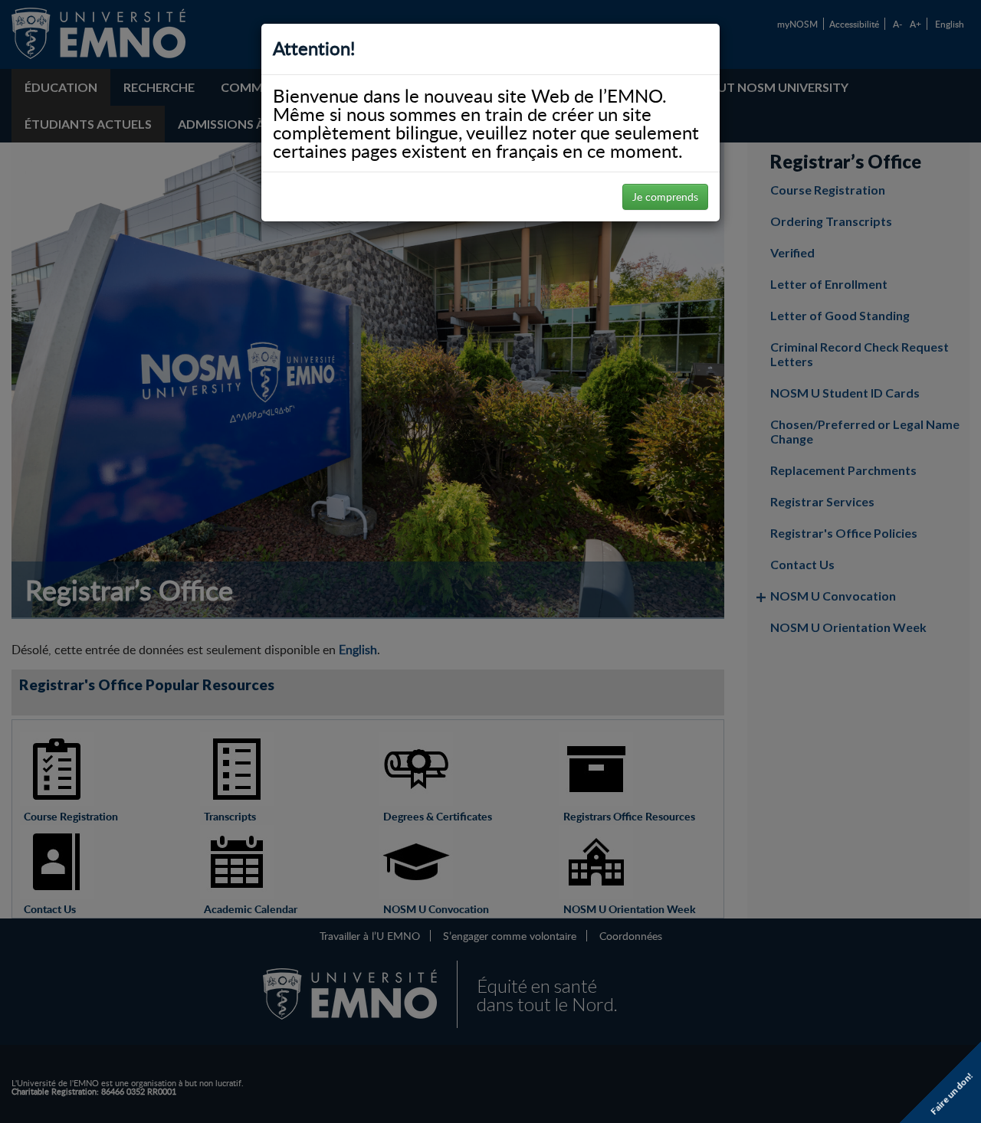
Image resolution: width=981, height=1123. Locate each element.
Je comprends (665, 196)
